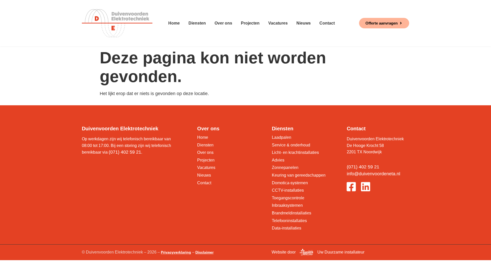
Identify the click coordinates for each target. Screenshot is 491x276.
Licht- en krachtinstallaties (295, 152)
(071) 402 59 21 (125, 152)
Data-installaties (286, 228)
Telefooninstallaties (289, 220)
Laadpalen (281, 137)
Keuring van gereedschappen (299, 175)
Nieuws (303, 23)
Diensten (197, 23)
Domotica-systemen (290, 183)
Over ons (223, 23)
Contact (327, 23)
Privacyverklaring (176, 252)
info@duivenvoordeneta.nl (373, 173)
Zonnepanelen (285, 167)
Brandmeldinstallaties (291, 213)
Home (174, 23)
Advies (278, 160)
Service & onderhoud (291, 145)
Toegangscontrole (288, 198)
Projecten (250, 23)
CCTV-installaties (288, 190)
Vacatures (278, 23)
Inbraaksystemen (287, 205)
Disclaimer (204, 252)
